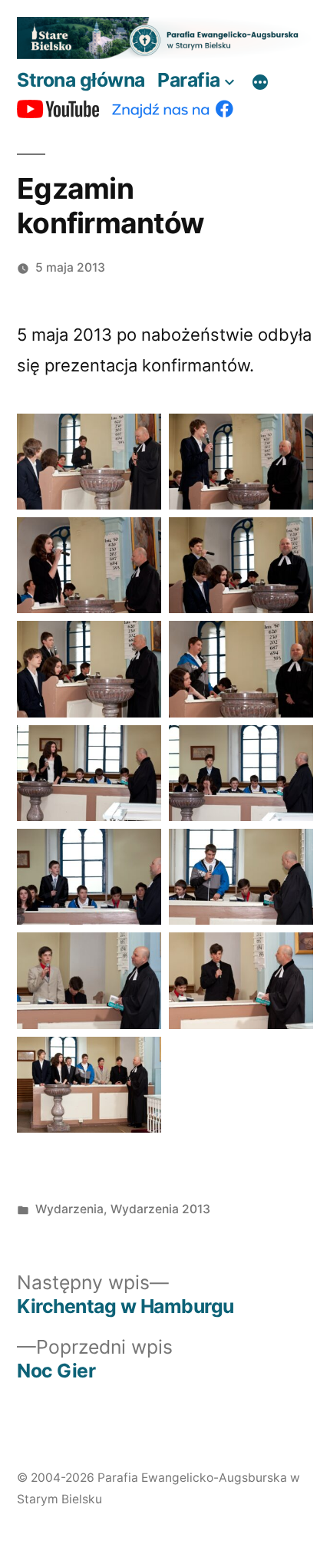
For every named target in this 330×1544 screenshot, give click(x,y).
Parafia (188, 79)
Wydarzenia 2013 (160, 1209)
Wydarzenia (69, 1209)
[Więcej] (260, 83)
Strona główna (81, 79)
